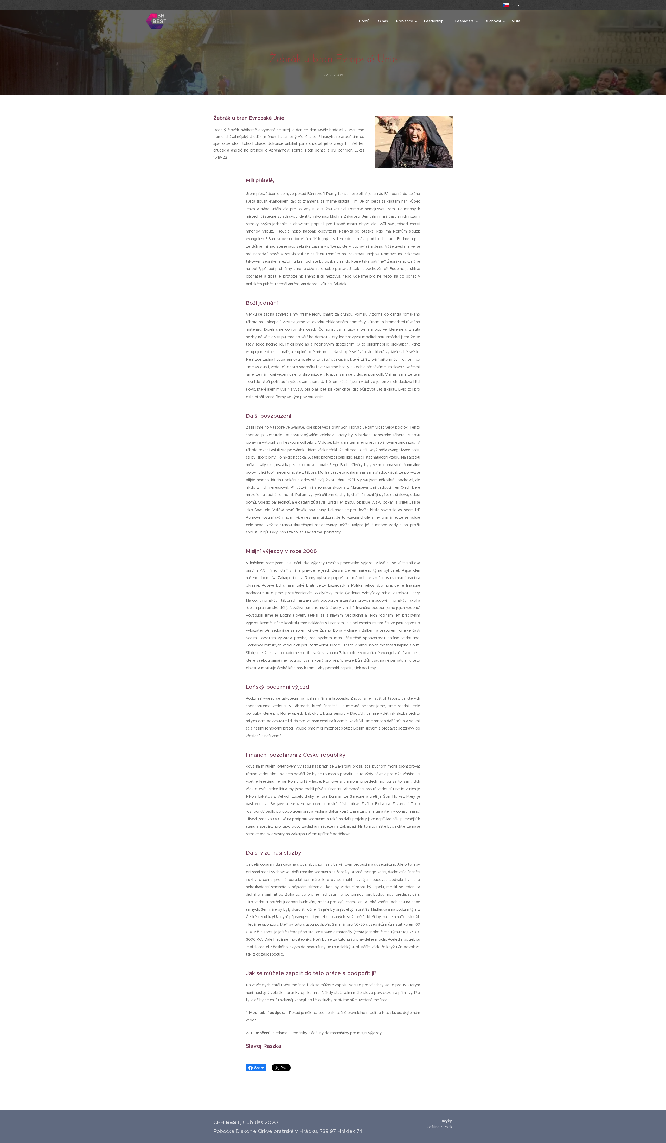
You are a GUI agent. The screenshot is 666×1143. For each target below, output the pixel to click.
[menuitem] (366, 21)
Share (259, 1068)
